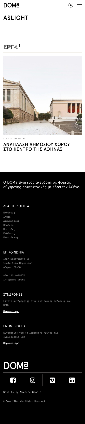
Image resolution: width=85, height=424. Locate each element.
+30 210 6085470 (14, 275)
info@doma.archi (14, 280)
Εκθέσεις (9, 233)
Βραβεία (8, 225)
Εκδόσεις (9, 213)
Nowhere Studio (30, 392)
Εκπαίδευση (10, 237)
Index (7, 217)
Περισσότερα (11, 311)
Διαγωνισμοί (11, 221)
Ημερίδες (9, 229)
